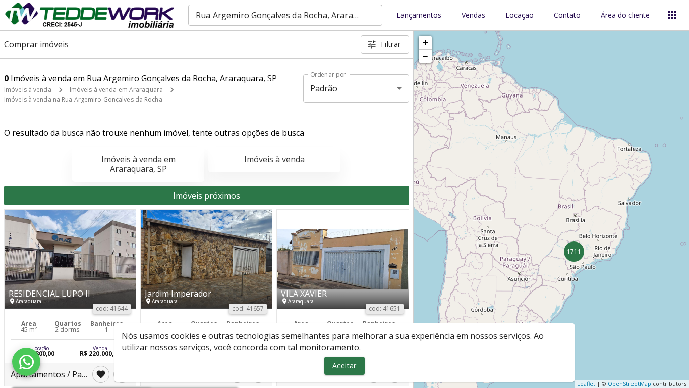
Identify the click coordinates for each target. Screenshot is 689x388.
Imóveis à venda (27, 89)
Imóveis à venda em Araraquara (116, 89)
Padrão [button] (324, 88)
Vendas (473, 15)
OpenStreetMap (629, 383)
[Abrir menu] (672, 15)
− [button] (425, 56)
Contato (567, 15)
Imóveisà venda (274, 159)
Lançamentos (418, 15)
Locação (519, 15)
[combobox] (285, 15)
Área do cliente (625, 15)
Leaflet (586, 383)
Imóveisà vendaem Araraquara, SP (138, 164)
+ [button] (425, 42)
